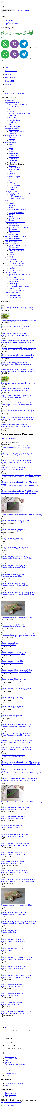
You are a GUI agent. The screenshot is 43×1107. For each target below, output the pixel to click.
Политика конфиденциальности (16, 1066)
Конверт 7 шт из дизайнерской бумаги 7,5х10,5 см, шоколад (21, 515)
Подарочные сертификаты (14, 1083)
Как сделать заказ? (11, 1058)
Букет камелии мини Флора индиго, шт (14, 328)
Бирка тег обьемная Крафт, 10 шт (12, 531)
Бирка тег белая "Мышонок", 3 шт (12, 681)
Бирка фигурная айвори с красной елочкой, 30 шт (18, 636)
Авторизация (9, 22)
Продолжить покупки (8, 10)
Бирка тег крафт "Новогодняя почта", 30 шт (16, 672)
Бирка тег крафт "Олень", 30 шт (12, 663)
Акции (7, 1085)
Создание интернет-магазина (11, 1102)
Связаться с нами (10, 1074)
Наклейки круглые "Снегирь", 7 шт (13, 540)
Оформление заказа (22, 10)
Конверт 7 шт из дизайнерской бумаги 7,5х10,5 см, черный (21, 485)
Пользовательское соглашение (15, 1064)
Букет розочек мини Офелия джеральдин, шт (16, 364)
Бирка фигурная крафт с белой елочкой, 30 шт (16, 618)
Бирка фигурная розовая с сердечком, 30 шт (16, 726)
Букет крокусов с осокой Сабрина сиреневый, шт (17, 349)
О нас (7, 1060)
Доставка (8, 1062)
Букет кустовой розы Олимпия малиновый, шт (17, 357)
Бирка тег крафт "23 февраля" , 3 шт (13, 567)
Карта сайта (9, 1075)
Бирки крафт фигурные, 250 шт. (12, 576)
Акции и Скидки (10, 1057)
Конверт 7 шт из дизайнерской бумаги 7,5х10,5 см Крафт (20, 476)
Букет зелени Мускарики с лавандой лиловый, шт (18, 309)
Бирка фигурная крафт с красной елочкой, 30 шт (17, 594)
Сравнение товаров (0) (8, 438)
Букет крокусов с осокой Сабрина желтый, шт (16, 342)
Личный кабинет (7, 29)
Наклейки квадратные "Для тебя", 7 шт (14, 549)
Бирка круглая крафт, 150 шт (10, 717)
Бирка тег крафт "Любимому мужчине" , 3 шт (16, 558)
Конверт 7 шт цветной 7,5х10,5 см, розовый (16, 462)
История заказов (10, 1095)
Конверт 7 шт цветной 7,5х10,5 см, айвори (15, 448)
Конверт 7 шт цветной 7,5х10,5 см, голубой (16, 455)
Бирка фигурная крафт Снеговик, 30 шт (14, 585)
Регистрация (9, 20)
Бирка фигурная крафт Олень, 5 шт (13, 627)
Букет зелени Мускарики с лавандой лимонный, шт (18, 321)
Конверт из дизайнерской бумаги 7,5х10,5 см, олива (18, 493)
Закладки (8, 1096)
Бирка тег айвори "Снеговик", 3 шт (13, 699)
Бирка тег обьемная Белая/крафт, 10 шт (14, 522)
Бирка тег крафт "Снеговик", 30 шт (13, 654)
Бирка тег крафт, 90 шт (8, 645)
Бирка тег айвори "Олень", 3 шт (12, 708)
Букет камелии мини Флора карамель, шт (15, 335)
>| (5, 1027)
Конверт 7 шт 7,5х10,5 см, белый (12, 469)
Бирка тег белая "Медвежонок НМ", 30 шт (15, 690)
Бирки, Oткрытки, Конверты (14, 93)
